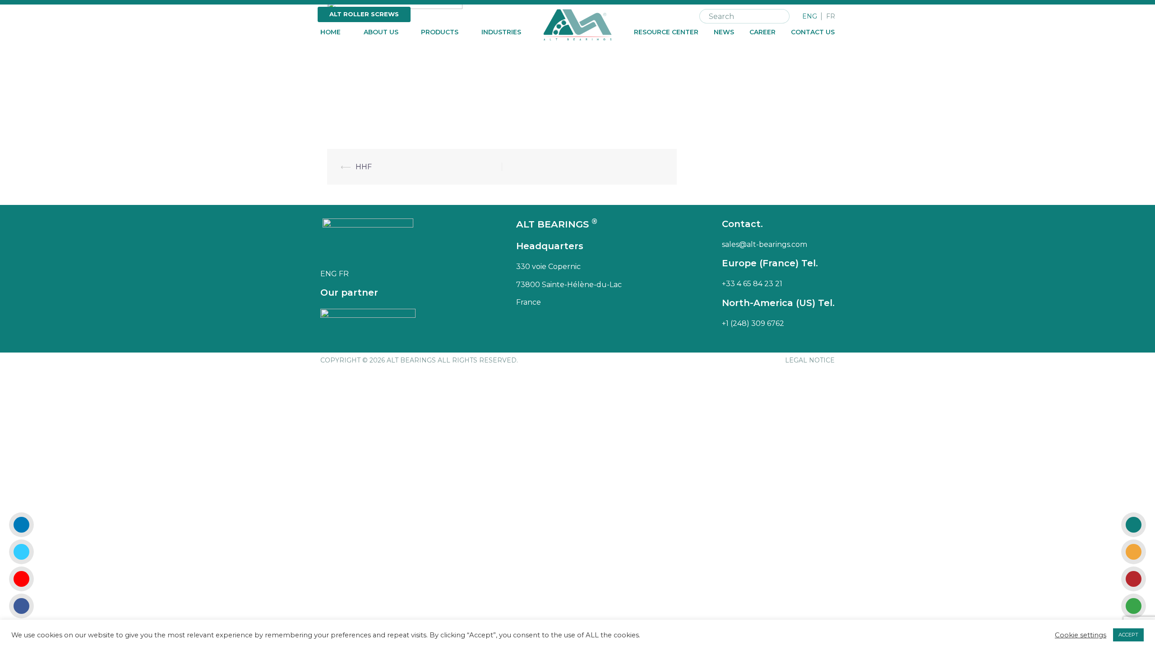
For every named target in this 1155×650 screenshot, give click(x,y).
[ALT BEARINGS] (577, 24)
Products (439, 32)
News (724, 32)
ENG (809, 16)
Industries (501, 32)
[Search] (781, 16)
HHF (364, 166)
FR (830, 16)
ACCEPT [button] (1128, 634)
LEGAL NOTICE (810, 360)
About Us (381, 32)
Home (330, 32)
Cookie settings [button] (1080, 635)
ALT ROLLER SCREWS (364, 14)
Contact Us (813, 32)
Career (762, 32)
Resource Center (666, 32)
